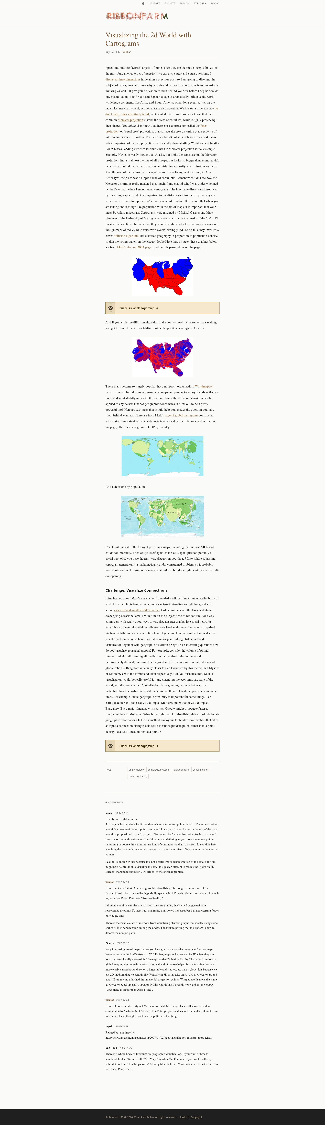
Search (184, 3)
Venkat (127, 52)
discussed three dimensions (122, 79)
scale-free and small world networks (136, 610)
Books (215, 3)
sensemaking (200, 769)
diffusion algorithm (126, 235)
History (154, 3)
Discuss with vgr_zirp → (139, 308)
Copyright (196, 1117)
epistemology (136, 769)
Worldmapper (204, 386)
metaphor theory (138, 776)
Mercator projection (130, 120)
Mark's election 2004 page (134, 247)
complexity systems (158, 769)
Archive (170, 3)
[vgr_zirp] (143, 3)
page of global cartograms (181, 415)
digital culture (181, 769)
